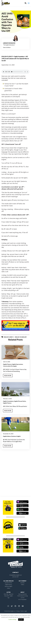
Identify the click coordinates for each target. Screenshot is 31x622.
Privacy (18, 611)
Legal (25, 611)
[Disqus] (15, 473)
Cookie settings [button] (12, 619)
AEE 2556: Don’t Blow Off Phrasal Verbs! (15, 406)
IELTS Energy (22, 581)
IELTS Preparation (22, 599)
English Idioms (7, 436)
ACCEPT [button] (21, 619)
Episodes (22, 582)
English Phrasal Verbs (20, 401)
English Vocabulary (19, 56)
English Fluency (7, 56)
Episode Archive (8, 582)
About (22, 592)
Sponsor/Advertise (22, 594)
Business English (16, 436)
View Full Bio (6, 47)
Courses (22, 597)
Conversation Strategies (10, 366)
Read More (7, 375)
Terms (22, 611)
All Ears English (8, 581)
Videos (8, 588)
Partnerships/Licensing (22, 596)
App (8, 597)
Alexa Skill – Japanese (8, 594)
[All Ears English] (15, 564)
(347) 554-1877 (15, 577)
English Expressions (17, 364)
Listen (8, 592)
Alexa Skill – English (8, 596)
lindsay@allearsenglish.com (15, 575)
